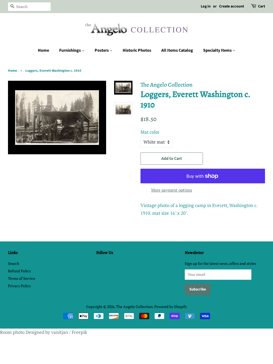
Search (13, 263)
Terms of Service (21, 278)
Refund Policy (19, 270)
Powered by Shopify (170, 306)
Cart (261, 6)
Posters (102, 50)
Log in (206, 6)
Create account (231, 6)
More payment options (171, 190)
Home (43, 50)
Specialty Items (217, 50)
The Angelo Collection (134, 306)
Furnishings (70, 50)
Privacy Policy (19, 285)
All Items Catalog (177, 50)
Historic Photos (137, 50)
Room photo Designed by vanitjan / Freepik (43, 332)
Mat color (150, 132)
